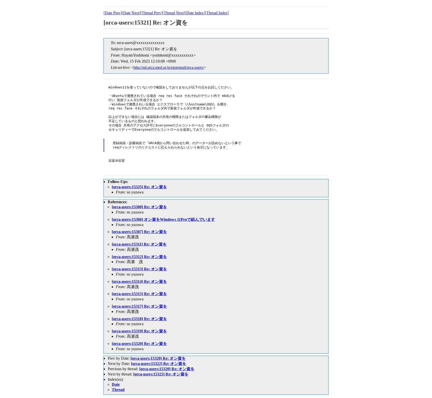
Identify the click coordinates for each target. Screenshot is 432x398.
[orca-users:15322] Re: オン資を (158, 363)
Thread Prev (151, 13)
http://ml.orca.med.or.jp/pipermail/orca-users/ (169, 67)
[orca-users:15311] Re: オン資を (139, 244)
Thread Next (174, 13)
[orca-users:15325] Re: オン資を (139, 187)
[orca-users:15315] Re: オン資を (139, 294)
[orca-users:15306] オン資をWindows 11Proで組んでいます (163, 219)
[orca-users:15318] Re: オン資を (139, 319)
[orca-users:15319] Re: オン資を (139, 331)
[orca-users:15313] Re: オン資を (139, 269)
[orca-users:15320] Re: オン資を (139, 343)
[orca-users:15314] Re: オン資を (139, 281)
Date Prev (112, 13)
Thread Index (217, 13)
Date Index (195, 13)
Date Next (131, 13)
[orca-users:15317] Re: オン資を (139, 306)
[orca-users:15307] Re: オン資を (139, 232)
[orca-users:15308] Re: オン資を (139, 207)
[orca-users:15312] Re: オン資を (139, 257)
